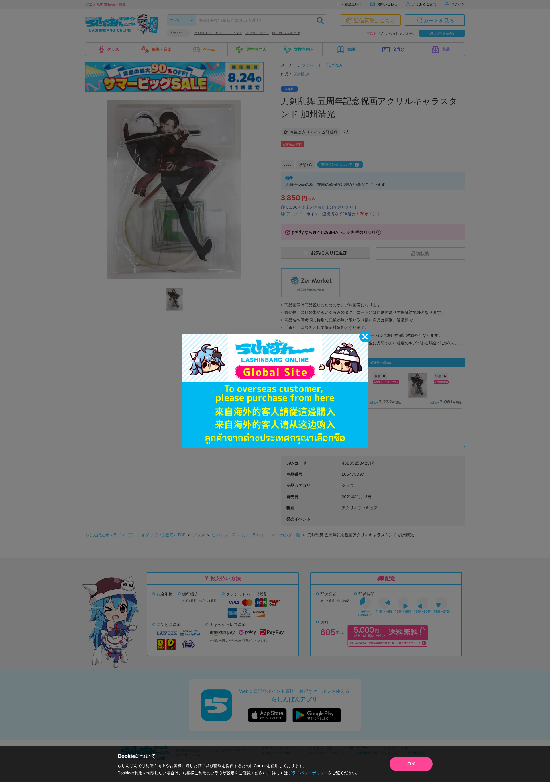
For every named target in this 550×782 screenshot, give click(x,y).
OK (411, 764)
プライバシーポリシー (308, 772)
